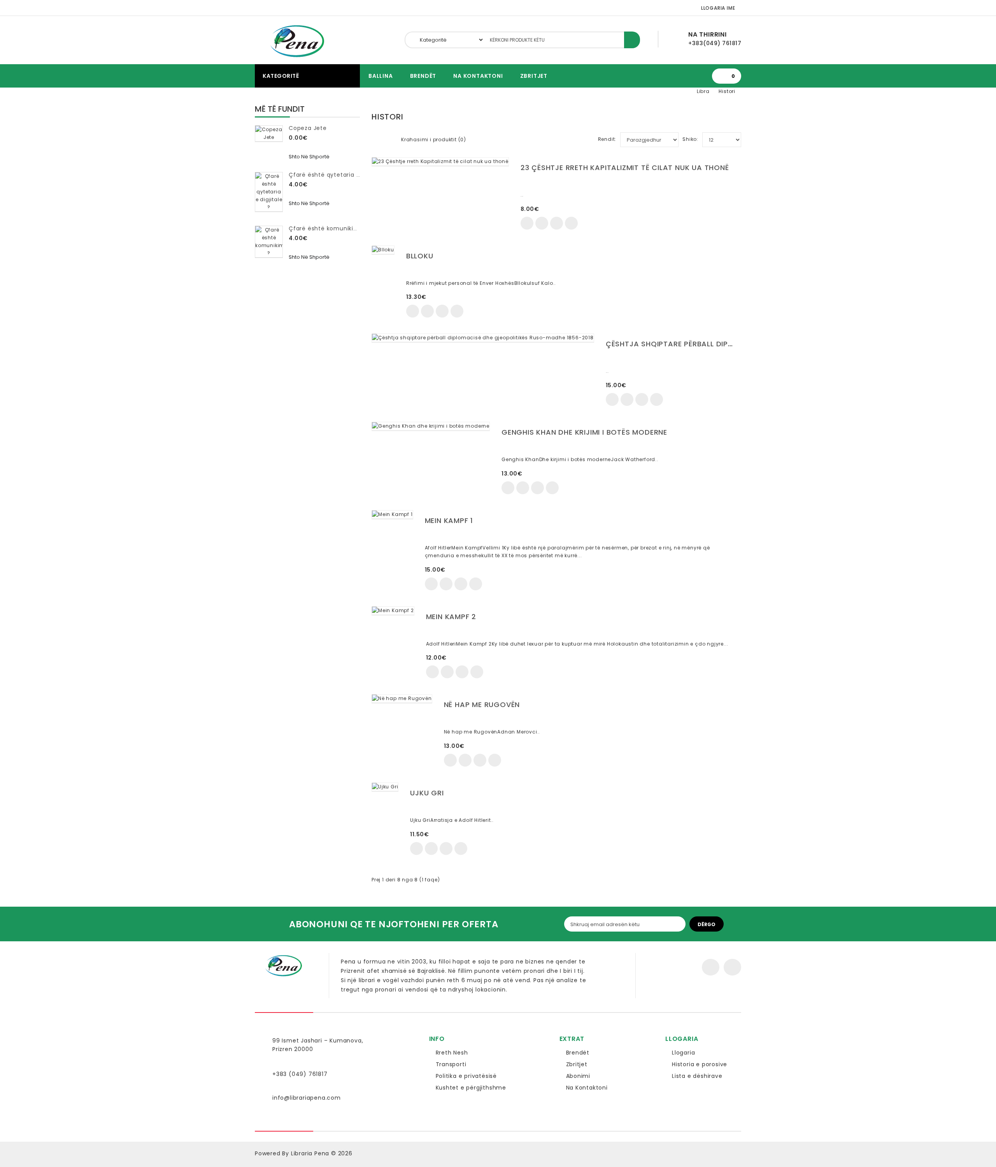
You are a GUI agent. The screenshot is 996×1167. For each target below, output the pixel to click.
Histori (727, 91)
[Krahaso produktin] (556, 223)
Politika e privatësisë (466, 1076)
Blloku (419, 256)
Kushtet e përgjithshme (471, 1088)
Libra (703, 91)
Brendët (423, 76)
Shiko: (690, 139)
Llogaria (683, 1052)
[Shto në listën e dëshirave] (541, 223)
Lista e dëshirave (697, 1076)
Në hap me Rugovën (482, 704)
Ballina (380, 76)
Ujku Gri (427, 793)
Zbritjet (533, 76)
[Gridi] (376, 138)
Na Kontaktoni (478, 76)
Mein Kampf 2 (451, 616)
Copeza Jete (308, 128)
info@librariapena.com (306, 1098)
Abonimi (578, 1076)
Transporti (451, 1064)
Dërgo (706, 924)
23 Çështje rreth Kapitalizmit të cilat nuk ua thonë (625, 167)
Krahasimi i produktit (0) (433, 139)
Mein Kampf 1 (449, 520)
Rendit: (607, 139)
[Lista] (388, 138)
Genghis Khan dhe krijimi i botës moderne (584, 432)
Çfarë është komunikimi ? (327, 228)
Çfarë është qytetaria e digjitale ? (340, 175)
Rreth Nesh (452, 1052)
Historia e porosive (699, 1064)
